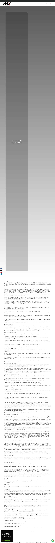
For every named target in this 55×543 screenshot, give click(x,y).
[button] (50, 4)
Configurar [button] (3, 540)
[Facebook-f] (49, 1)
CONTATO (42, 3)
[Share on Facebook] (1, 268)
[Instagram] (51, 1)
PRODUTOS (36, 3)
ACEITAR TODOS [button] (8, 540)
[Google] (47, 1)
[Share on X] (1, 270)
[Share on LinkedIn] (1, 274)
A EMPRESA (29, 3)
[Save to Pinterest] (1, 272)
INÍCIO (24, 3)
